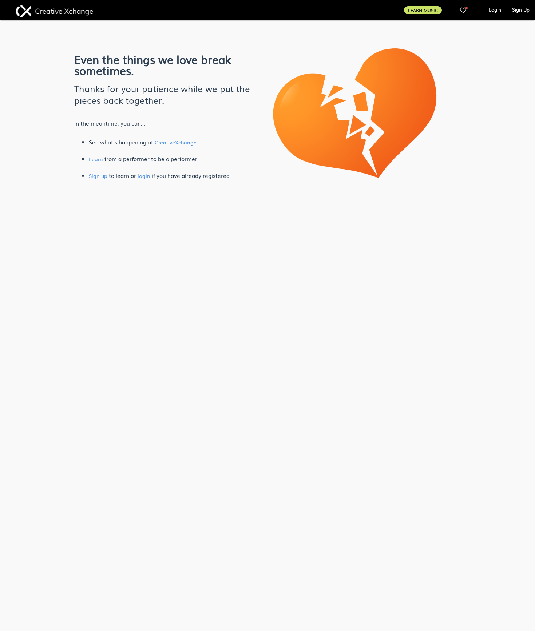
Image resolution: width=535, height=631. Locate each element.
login (144, 175)
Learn (96, 159)
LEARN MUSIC (423, 10)
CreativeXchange (176, 142)
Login (495, 9)
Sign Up (521, 9)
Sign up (98, 175)
